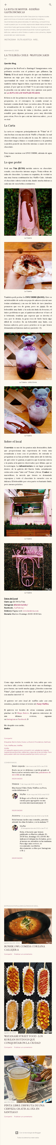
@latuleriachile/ (21, 605)
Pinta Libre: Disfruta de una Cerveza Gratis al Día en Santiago (24, 1109)
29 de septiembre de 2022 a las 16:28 (34, 816)
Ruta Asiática (24, 40)
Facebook (22, 719)
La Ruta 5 (30, 742)
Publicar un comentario (23, 954)
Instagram (10, 40)
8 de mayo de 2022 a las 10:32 (38, 794)
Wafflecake (12, 745)
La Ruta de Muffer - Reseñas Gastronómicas (21, 11)
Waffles (19, 745)
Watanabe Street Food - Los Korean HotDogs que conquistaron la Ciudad (23, 1039)
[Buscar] (50, 4)
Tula (5, 745)
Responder (17, 779)
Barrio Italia (16, 742)
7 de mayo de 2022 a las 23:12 (31, 784)
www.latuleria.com (30, 611)
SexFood (47, 742)
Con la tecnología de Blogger (30, 1133)
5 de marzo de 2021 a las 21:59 (37, 766)
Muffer (23, 794)
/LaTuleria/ (18, 608)
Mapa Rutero (23, 713)
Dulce (23, 742)
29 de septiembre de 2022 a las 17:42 (34, 828)
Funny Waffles (42, 704)
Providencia (39, 742)
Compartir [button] (8, 738)
